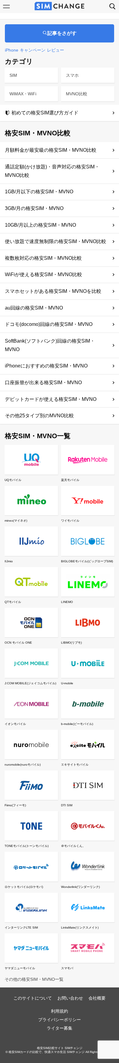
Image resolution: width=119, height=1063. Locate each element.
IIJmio (9, 561)
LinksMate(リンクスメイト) (80, 927)
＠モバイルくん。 (73, 846)
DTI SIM (66, 805)
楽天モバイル (70, 480)
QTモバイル (13, 602)
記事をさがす (62, 33)
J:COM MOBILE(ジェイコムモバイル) (30, 683)
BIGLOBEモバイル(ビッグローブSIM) (87, 561)
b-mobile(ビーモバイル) (77, 724)
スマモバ (67, 968)
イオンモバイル (15, 724)
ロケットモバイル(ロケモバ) (24, 887)
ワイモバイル (70, 520)
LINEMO (67, 602)
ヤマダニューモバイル (20, 968)
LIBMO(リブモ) (71, 642)
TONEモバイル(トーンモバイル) (27, 846)
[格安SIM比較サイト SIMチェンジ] (59, 6)
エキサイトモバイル (74, 764)
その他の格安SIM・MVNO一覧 (34, 979)
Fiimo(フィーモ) (15, 805)
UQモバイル (13, 480)
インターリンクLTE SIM (21, 927)
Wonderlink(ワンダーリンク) (80, 887)
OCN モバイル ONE (18, 642)
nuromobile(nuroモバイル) (23, 764)
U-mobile (67, 683)
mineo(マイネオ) (16, 520)
